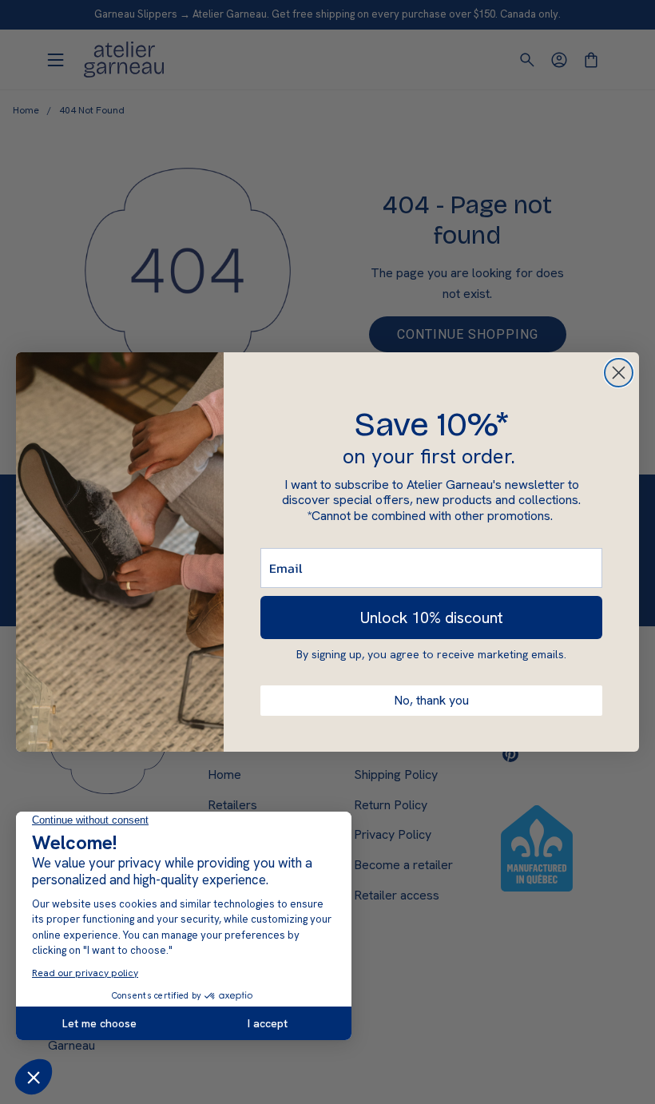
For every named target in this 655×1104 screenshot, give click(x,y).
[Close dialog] (619, 373)
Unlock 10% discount (431, 617)
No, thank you (431, 700)
